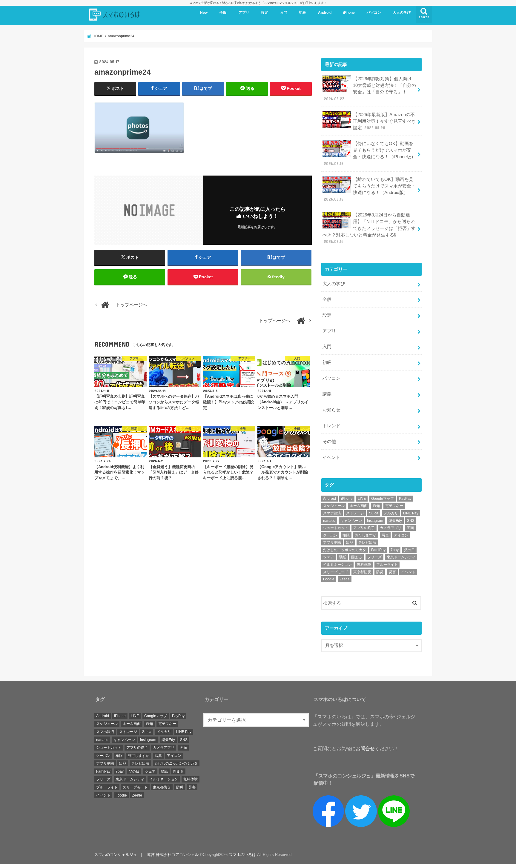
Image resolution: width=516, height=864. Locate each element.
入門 (283, 12)
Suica (373, 513)
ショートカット (335, 528)
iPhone (349, 12)
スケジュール (334, 506)
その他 (329, 441)
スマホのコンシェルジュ (115, 854)
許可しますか (365, 535)
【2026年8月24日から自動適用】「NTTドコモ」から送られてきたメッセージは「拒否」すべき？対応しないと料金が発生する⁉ (369, 228)
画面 (410, 528)
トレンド (331, 425)
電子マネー (394, 506)
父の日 (409, 550)
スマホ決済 (332, 513)
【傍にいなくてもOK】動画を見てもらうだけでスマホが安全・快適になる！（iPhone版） (370, 153)
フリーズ (374, 557)
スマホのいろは (242, 854)
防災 (379, 572)
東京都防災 (362, 572)
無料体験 (364, 564)
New (204, 12)
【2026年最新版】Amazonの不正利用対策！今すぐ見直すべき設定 (384, 121)
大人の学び (402, 12)
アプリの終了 (364, 528)
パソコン (374, 12)
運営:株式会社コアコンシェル (173, 854)
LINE (362, 498)
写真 (385, 535)
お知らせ (331, 410)
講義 (326, 394)
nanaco (329, 521)
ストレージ (355, 513)
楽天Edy (395, 521)
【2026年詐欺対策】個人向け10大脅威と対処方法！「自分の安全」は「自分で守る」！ (370, 88)
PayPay (405, 498)
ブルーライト (387, 564)
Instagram (375, 521)
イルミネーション (337, 564)
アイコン (401, 535)
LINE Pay (410, 513)
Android (324, 12)
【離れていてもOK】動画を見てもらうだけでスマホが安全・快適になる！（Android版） (370, 189)
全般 (223, 12)
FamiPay (378, 550)
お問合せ (365, 748)
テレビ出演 (367, 542)
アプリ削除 (332, 542)
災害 (392, 572)
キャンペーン (351, 521)
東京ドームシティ (401, 557)
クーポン (330, 535)
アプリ (244, 12)
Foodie (328, 579)
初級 (302, 12)
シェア (328, 557)
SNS (410, 521)
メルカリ (391, 513)
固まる (356, 557)
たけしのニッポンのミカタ (344, 550)
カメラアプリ (390, 528)
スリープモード (335, 572)
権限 (346, 535)
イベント (331, 457)
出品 (349, 542)
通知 (376, 506)
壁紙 (342, 557)
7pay (395, 550)
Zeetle (345, 579)
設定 (264, 12)
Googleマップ (382, 498)
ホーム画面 (359, 506)
